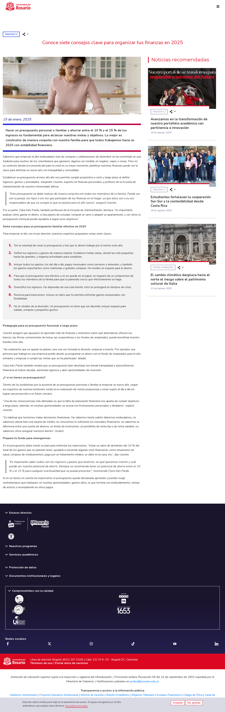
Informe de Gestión (92, 695)
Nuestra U (11, 34)
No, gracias (194, 703)
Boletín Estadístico (117, 695)
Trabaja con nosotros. (19, 522)
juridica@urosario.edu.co (144, 681)
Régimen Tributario (142, 695)
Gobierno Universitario (23, 695)
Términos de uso (41, 663)
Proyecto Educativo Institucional (58, 695)
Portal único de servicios (71, 663)
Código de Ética (192, 695)
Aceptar (178, 703)
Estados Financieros (169, 695)
